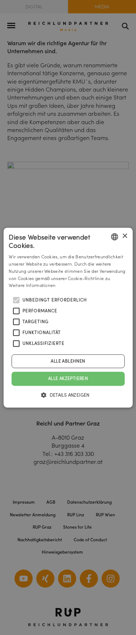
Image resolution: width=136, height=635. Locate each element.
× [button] (124, 236)
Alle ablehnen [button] (68, 361)
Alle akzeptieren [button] (68, 378)
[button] (68, 394)
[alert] (68, 317)
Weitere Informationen (32, 285)
